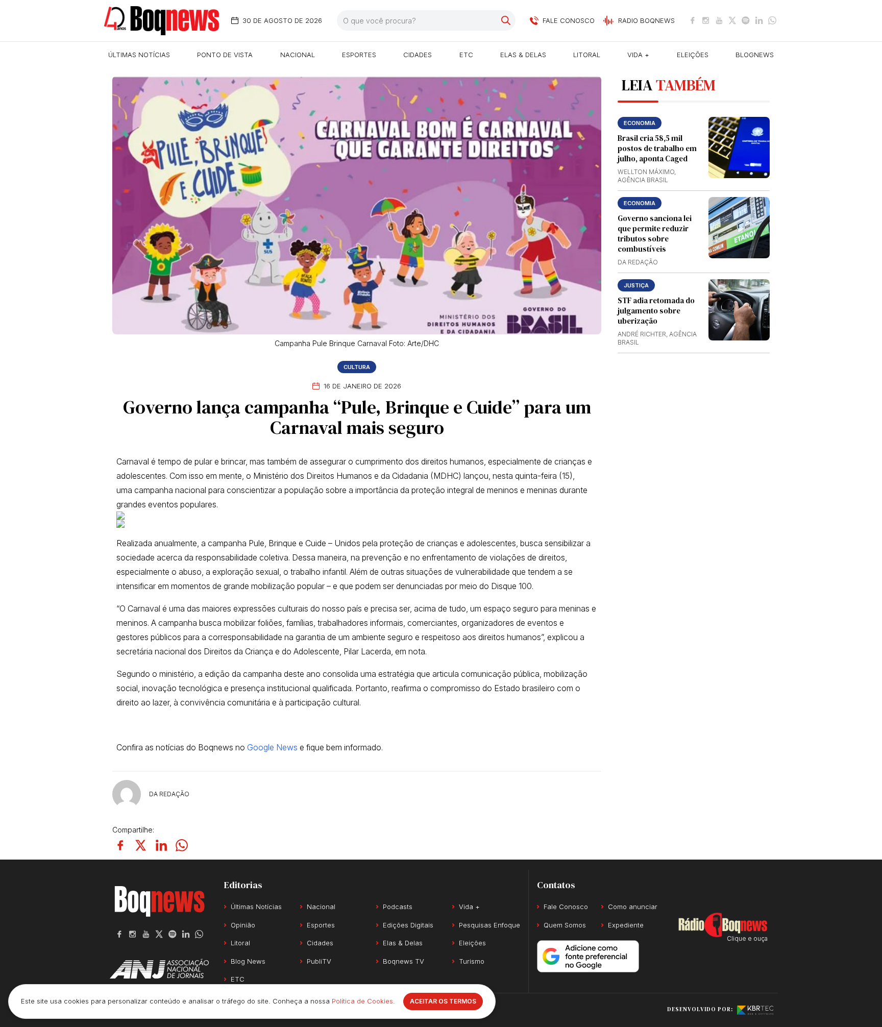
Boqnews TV (403, 961)
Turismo (471, 961)
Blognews (755, 55)
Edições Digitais (408, 925)
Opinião (243, 925)
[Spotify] (745, 20)
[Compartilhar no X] (141, 845)
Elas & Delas (523, 55)
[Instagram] (706, 20)
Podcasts (397, 906)
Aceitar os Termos (443, 1001)
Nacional (297, 55)
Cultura (357, 367)
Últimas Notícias (139, 55)
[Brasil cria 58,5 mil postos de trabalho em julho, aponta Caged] (739, 147)
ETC (466, 55)
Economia (639, 123)
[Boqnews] (161, 20)
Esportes (359, 55)
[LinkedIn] (759, 20)
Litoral (586, 55)
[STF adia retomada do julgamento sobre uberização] (739, 309)
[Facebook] (692, 20)
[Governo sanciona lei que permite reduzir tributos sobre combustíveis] (739, 227)
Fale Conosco (566, 906)
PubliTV (319, 961)
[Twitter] (732, 20)
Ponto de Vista (225, 55)
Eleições (692, 55)
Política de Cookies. (363, 1001)
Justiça (636, 285)
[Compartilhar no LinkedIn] (161, 845)
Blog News (248, 961)
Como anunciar (632, 906)
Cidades (417, 55)
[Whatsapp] (772, 20)
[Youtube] (719, 20)
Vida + (638, 55)
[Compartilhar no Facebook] (120, 845)
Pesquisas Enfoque (489, 925)
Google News (272, 747)
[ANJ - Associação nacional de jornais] (159, 969)
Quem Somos (565, 925)
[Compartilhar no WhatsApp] (182, 845)
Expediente (626, 925)
